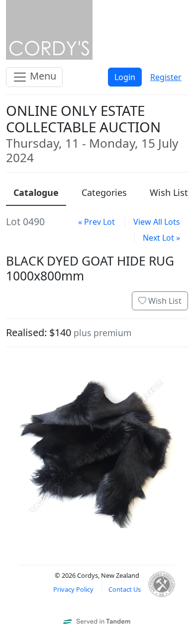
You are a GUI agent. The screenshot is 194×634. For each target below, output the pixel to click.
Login (124, 77)
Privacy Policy (73, 589)
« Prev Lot (96, 221)
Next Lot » (161, 237)
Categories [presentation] (104, 192)
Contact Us (124, 589)
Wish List (164, 300)
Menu (41, 76)
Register (166, 77)
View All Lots (156, 221)
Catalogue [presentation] (36, 192)
